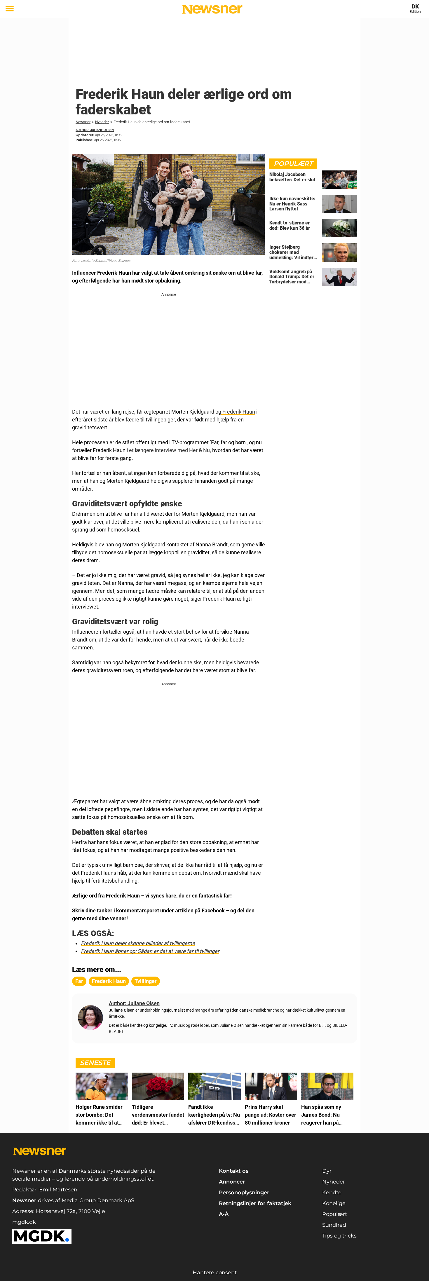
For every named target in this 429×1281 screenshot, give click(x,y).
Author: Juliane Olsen (95, 130)
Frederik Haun (238, 412)
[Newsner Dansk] (212, 9)
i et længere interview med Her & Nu (168, 450)
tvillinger (146, 981)
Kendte (331, 1192)
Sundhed (334, 1225)
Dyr (327, 1171)
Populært (334, 1214)
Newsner (83, 122)
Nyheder (102, 122)
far (79, 981)
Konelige (334, 1203)
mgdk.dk (24, 1222)
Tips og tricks (339, 1236)
